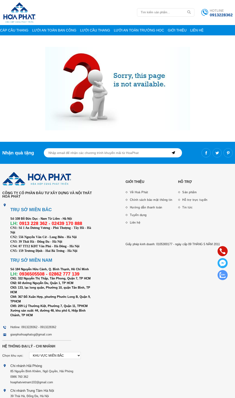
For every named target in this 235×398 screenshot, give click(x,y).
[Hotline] (223, 251)
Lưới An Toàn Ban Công (54, 30)
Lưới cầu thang (95, 30)
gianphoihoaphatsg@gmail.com (31, 334)
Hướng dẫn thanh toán (145, 207)
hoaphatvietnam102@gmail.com (31, 382)
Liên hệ (197, 30)
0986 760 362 (19, 376)
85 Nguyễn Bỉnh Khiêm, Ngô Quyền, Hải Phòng (41, 371)
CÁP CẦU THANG (14, 30)
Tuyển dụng (138, 215)
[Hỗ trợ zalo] (223, 275)
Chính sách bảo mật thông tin (150, 200)
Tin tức (187, 207)
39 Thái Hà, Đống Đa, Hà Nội (29, 396)
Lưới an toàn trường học (139, 30)
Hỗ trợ (185, 181)
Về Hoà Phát (138, 192)
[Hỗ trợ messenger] (223, 263)
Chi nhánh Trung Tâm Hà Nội (32, 390)
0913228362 (221, 15)
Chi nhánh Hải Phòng (26, 366)
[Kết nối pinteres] (228, 152)
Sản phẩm (189, 192)
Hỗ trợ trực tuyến (194, 200)
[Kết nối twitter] (217, 152)
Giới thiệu (177, 30)
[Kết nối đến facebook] (206, 152)
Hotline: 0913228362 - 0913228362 (33, 327)
